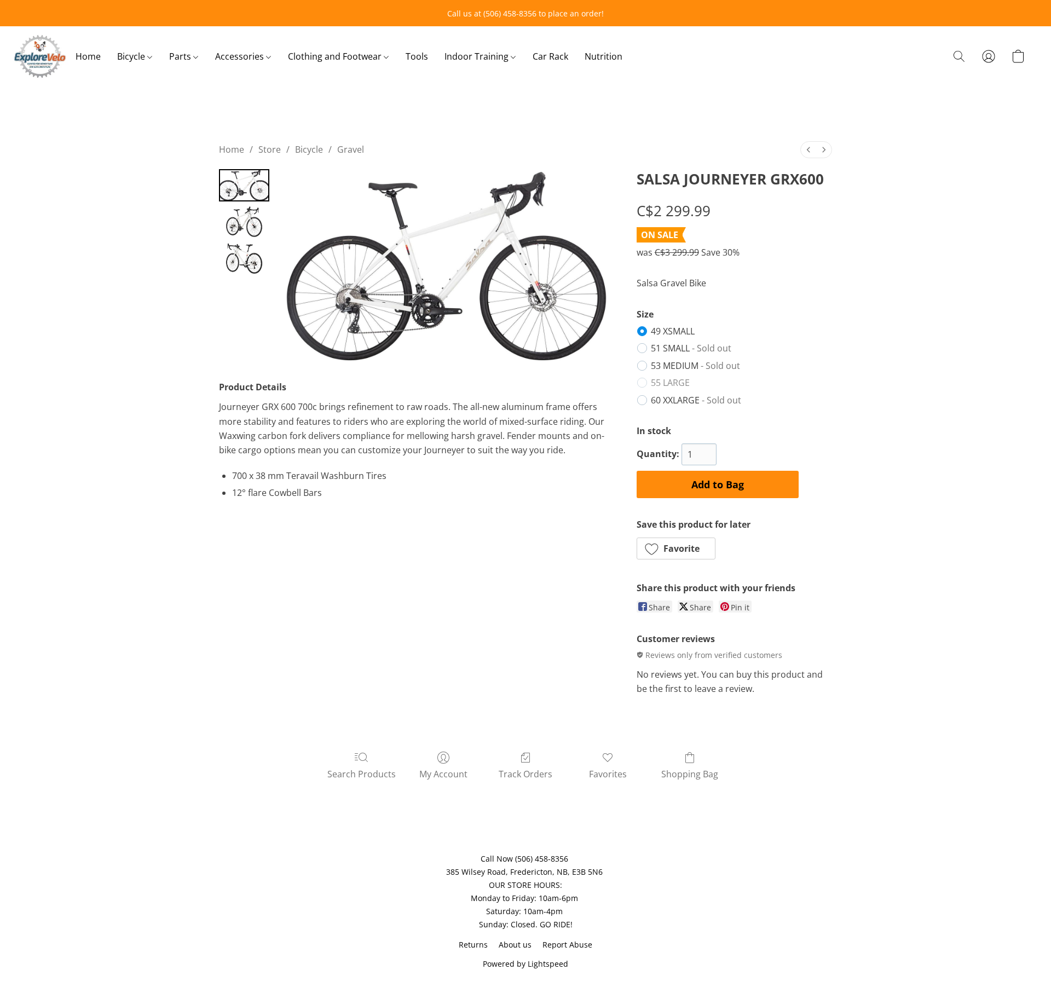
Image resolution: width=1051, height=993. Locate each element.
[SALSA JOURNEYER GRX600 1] (244, 222)
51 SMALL (691, 348)
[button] (40, 56)
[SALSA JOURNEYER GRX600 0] (244, 185)
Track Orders (525, 774)
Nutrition (603, 56)
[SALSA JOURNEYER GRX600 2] (244, 258)
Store (269, 149)
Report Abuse (567, 944)
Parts (181, 56)
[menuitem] (808, 150)
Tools (417, 56)
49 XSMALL (673, 331)
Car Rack (550, 56)
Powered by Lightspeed (525, 964)
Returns (473, 944)
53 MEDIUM (695, 366)
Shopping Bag (689, 774)
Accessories (240, 56)
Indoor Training (477, 56)
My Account (443, 774)
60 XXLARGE (696, 400)
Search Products (361, 774)
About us (515, 944)
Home (88, 56)
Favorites (608, 774)
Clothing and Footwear (336, 56)
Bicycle (132, 56)
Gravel (350, 149)
